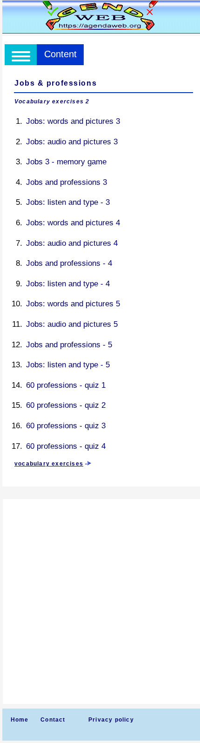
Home (20, 719)
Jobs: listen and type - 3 (68, 202)
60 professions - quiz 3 (66, 425)
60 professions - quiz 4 (66, 446)
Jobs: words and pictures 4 (73, 222)
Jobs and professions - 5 (69, 344)
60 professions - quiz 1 (66, 385)
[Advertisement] (100, 601)
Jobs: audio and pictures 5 (72, 324)
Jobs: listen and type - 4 (68, 283)
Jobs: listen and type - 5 (68, 364)
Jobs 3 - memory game (66, 161)
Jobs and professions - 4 (69, 263)
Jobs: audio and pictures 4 (72, 243)
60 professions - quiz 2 (66, 405)
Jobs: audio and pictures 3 (72, 141)
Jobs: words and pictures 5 (73, 303)
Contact (52, 719)
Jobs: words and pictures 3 (73, 121)
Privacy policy (111, 719)
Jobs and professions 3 (66, 182)
